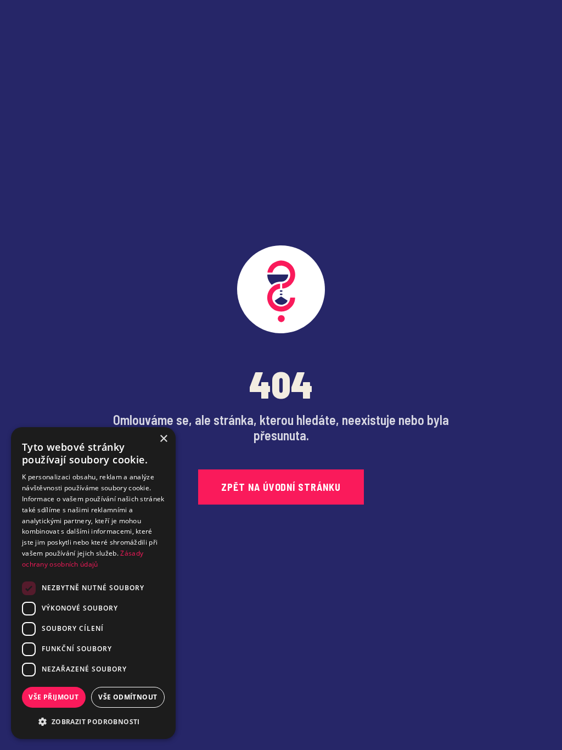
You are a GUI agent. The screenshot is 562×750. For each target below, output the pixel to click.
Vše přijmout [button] (53, 697)
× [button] (163, 439)
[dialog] (93, 583)
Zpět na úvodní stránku (281, 487)
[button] (93, 721)
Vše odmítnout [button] (127, 697)
